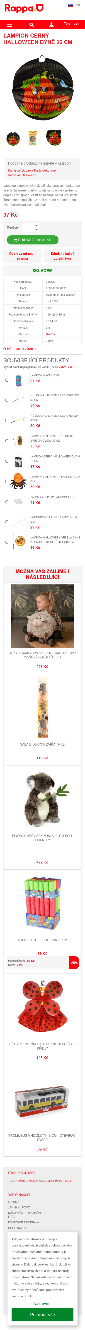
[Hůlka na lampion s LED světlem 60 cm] (18, 419)
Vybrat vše (66, 367)
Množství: (13, 227)
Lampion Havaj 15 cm (45, 375)
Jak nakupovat (19, 1207)
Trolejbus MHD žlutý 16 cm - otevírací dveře (42, 1137)
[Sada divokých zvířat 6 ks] (42, 708)
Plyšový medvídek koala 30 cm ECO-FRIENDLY (42, 837)
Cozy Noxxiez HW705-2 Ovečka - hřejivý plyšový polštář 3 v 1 (42, 655)
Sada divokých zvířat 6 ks (42, 744)
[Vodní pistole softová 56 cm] (42, 904)
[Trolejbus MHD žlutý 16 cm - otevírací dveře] (42, 1099)
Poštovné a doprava (23, 1222)
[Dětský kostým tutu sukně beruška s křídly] (42, 1008)
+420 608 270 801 (26, 1180)
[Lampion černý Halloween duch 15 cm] (18, 460)
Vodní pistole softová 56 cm (42, 940)
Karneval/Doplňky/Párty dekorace (32, 170)
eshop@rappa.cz (58, 1180)
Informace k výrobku (21, 348)
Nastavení (42, 1303)
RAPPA (50, 334)
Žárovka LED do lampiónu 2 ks (52, 497)
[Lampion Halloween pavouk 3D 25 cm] (18, 480)
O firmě (13, 1201)
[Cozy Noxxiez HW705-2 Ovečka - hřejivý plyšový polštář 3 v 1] (42, 617)
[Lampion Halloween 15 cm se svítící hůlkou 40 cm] (18, 439)
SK (78, 5)
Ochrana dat (18, 1228)
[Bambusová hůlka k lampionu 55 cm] (18, 520)
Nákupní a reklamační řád (24, 1214)
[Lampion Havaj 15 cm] (18, 379)
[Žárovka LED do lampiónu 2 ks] (18, 501)
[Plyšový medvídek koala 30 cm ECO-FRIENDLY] (42, 799)
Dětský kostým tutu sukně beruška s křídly (42, 1046)
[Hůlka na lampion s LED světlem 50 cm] (18, 399)
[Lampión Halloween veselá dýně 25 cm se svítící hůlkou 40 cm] (18, 541)
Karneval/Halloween (22, 175)
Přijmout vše (42, 1314)
